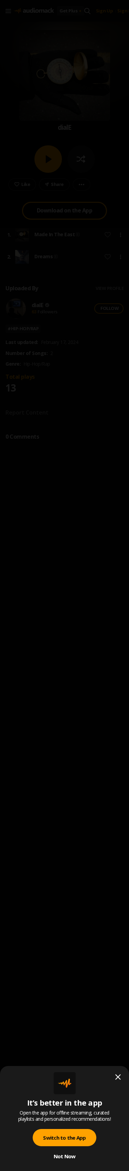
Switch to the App (64, 1137)
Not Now (65, 1156)
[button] (64, 585)
